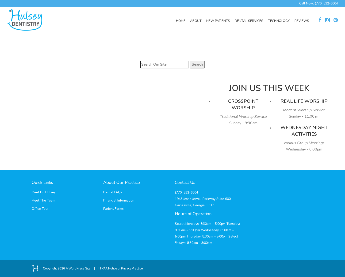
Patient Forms (113, 208)
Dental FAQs (112, 192)
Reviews (302, 21)
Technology (279, 21)
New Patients (218, 21)
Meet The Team (43, 200)
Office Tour (40, 208)
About (196, 21)
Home (180, 21)
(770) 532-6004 (326, 3)
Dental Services (249, 21)
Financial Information (118, 200)
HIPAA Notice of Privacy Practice (121, 268)
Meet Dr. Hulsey (44, 192)
